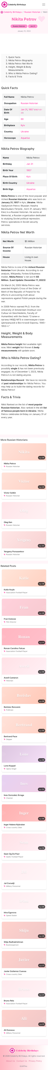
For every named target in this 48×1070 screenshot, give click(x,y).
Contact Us (21, 1061)
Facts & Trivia (15, 76)
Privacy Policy (35, 1061)
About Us (10, 1061)
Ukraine (25, 131)
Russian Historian (32, 12)
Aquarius (25, 138)
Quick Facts (14, 57)
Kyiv (23, 125)
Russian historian (29, 103)
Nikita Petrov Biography (20, 60)
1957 (31, 109)
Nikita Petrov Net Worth (20, 63)
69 (22, 119)
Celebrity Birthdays (17, 4)
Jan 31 (24, 109)
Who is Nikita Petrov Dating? (22, 73)
